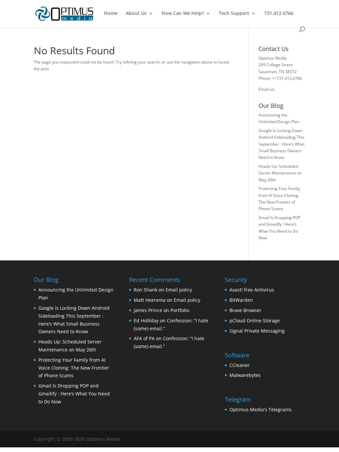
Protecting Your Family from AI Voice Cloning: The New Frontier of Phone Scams (73, 368)
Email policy (179, 290)
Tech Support (234, 13)
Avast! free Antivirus (251, 290)
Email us (266, 89)
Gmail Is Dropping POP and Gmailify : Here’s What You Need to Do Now (74, 394)
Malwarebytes (245, 375)
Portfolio (179, 310)
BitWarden (241, 300)
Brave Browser (245, 310)
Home (111, 13)
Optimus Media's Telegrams (260, 409)
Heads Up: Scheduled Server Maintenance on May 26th (280, 173)
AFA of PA (144, 338)
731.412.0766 (278, 13)
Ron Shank (145, 290)
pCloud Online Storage (254, 320)
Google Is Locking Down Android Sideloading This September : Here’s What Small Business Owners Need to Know (282, 144)
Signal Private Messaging (257, 331)
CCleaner (239, 365)
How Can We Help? (183, 13)
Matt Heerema (150, 300)
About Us (136, 13)
